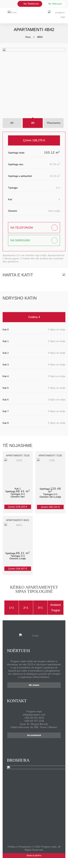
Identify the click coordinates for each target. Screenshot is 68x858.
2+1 (25, 607)
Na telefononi (21, 227)
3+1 (40, 607)
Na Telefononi (31, 3)
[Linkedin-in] (41, 744)
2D (32, 122)
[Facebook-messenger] (36, 744)
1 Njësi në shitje (56, 329)
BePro (38, 855)
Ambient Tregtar (55, 607)
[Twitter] (46, 744)
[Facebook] (26, 744)
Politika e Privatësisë (19, 846)
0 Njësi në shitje (56, 341)
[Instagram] (31, 744)
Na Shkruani (20, 240)
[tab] (33, 123)
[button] (34, 685)
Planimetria (53, 122)
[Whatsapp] (21, 744)
